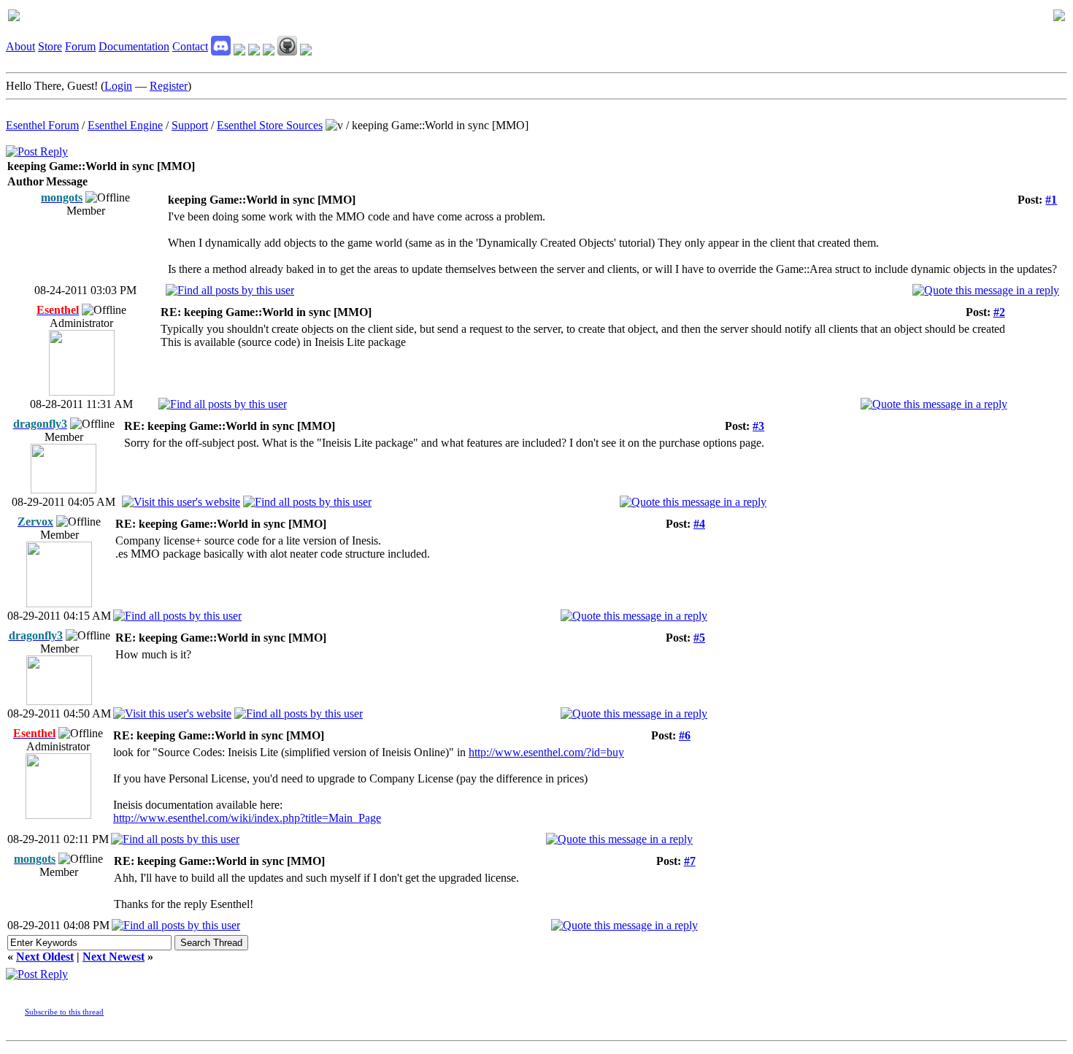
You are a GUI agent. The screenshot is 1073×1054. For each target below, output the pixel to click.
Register (169, 86)
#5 (699, 637)
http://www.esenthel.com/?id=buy (546, 752)
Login (118, 86)
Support (190, 125)
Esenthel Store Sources (270, 125)
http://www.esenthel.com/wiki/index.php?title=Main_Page (247, 818)
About (20, 46)
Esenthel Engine (125, 125)
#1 (1051, 199)
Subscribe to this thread (64, 1011)
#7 (690, 861)
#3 (758, 426)
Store (50, 46)
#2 (999, 312)
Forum (80, 46)
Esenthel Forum (42, 125)
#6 (685, 735)
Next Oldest (45, 956)
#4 (699, 524)
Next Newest (113, 956)
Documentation (134, 46)
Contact (190, 46)
